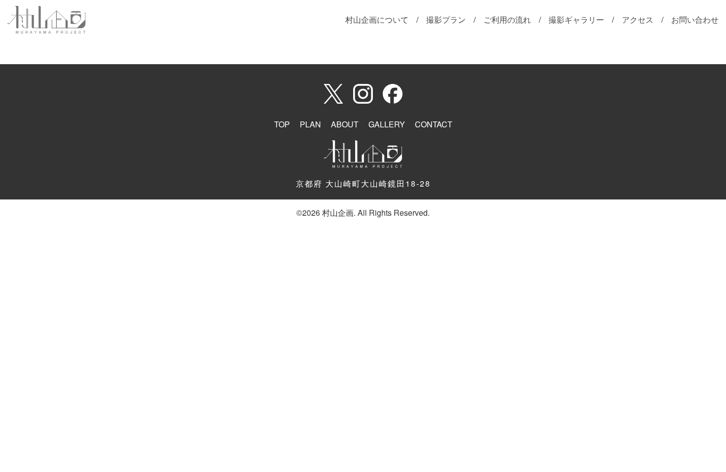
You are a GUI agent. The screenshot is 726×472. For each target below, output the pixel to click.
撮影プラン (446, 19)
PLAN (310, 124)
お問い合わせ (695, 19)
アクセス (637, 19)
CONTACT (433, 124)
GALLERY (386, 124)
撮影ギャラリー (576, 19)
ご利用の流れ (507, 19)
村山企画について (376, 19)
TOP (282, 124)
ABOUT (345, 124)
